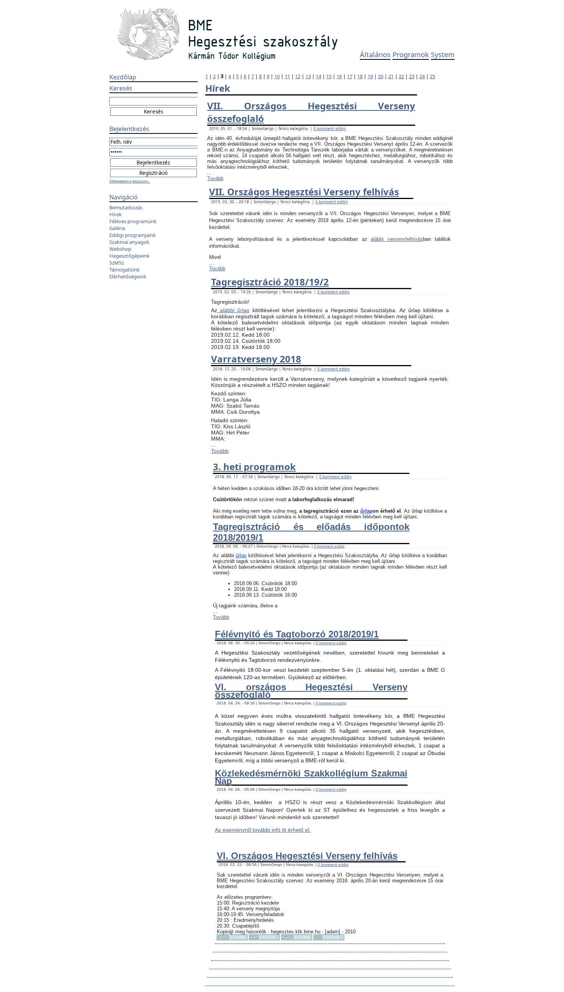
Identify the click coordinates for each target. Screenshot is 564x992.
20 (380, 76)
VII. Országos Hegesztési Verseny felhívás (304, 191)
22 (401, 76)
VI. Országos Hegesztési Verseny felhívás (307, 856)
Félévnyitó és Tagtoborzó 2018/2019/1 (297, 634)
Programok (410, 54)
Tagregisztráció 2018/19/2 (270, 281)
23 (411, 76)
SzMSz (116, 262)
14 (318, 76)
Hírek (115, 214)
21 (391, 76)
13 (308, 76)
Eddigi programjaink (132, 235)
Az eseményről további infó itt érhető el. (263, 830)
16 (339, 76)
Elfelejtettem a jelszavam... (129, 181)
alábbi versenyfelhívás (397, 239)
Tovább (215, 178)
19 (370, 76)
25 (432, 76)
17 (349, 76)
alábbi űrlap (233, 310)
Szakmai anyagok (129, 242)
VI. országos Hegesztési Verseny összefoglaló (311, 690)
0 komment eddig (329, 128)
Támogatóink (124, 269)
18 (360, 76)
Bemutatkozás (125, 207)
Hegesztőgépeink (129, 255)
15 (328, 76)
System (443, 54)
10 (277, 76)
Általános (375, 54)
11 (287, 76)
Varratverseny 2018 (256, 358)
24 (422, 76)
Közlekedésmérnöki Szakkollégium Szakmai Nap (311, 777)
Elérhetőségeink (127, 276)
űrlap (366, 511)
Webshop (120, 248)
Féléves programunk (133, 221)
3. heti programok (254, 466)
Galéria (117, 228)
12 (297, 76)
